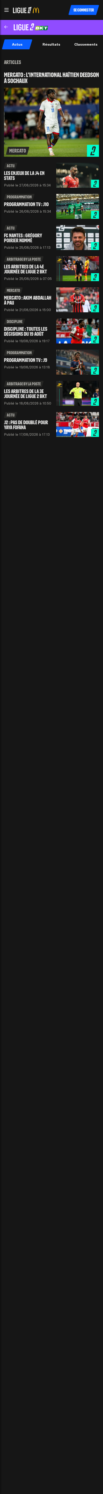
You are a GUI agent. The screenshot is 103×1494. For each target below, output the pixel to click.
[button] (6, 9)
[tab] (17, 44)
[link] (51, 114)
